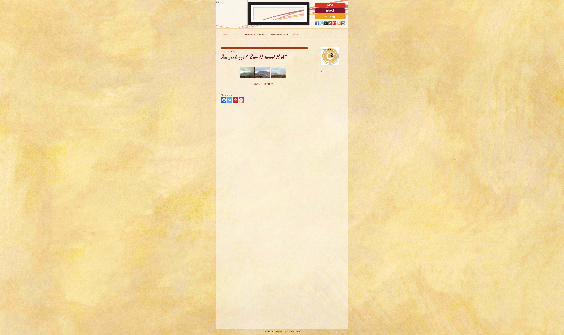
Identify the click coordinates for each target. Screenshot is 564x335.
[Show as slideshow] (262, 84)
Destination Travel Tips (254, 34)
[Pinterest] (235, 100)
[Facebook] (223, 100)
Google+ (324, 49)
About (226, 34)
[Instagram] (241, 100)
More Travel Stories (279, 34)
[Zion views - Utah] (247, 72)
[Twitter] (229, 100)
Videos (296, 34)
